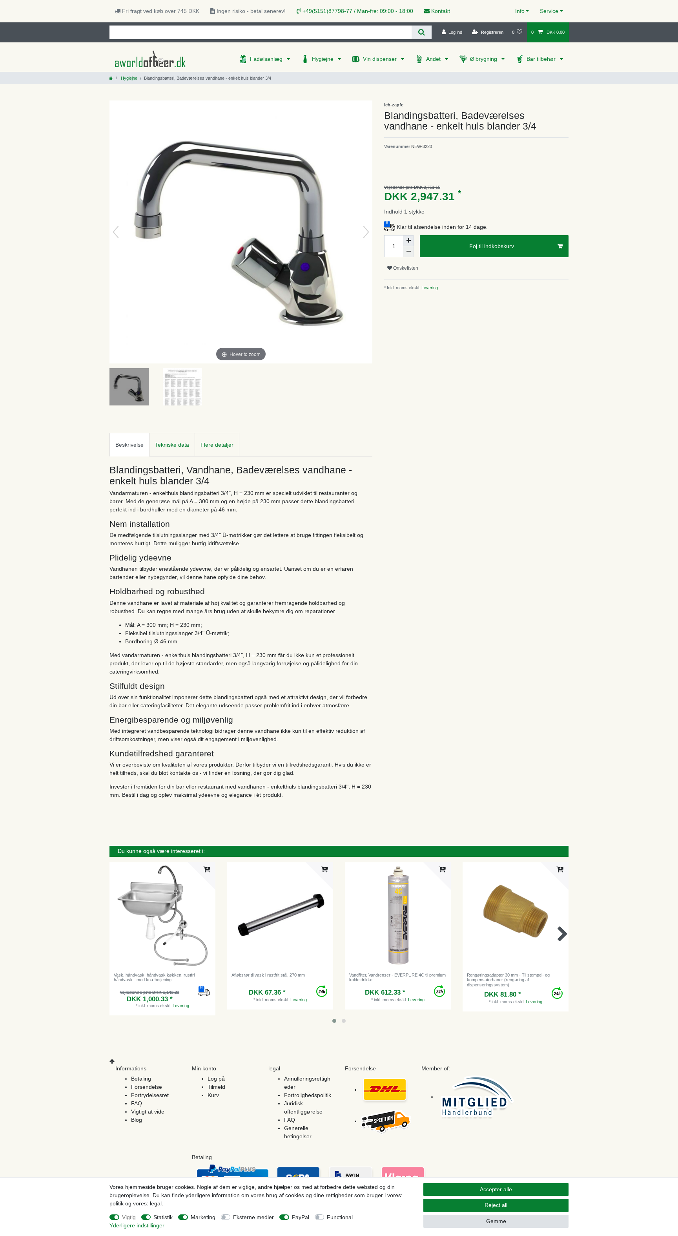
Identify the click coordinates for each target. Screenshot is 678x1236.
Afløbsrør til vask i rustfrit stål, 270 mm (268, 975)
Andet (434, 59)
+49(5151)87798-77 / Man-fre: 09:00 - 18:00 (357, 11)
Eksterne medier (253, 1217)
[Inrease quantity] (408, 240)
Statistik (163, 1217)
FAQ (136, 1103)
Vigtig (129, 1217)
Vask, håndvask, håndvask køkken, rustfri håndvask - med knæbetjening (154, 977)
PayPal (300, 1217)
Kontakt (440, 11)
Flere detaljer (216, 445)
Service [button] (549, 11)
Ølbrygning (484, 59)
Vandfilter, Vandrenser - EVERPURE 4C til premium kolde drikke (397, 977)
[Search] (422, 32)
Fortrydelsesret (150, 1095)
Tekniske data (172, 445)
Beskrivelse (129, 445)
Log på (216, 1078)
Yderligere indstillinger (136, 1225)
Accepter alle (496, 1189)
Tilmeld (216, 1087)
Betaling (141, 1078)
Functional (340, 1217)
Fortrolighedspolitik (307, 1095)
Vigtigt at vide (147, 1111)
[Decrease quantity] (408, 251)
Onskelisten (405, 268)
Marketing (203, 1217)
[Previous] (115, 232)
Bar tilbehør (542, 59)
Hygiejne (323, 59)
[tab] (129, 444)
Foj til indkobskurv (491, 246)
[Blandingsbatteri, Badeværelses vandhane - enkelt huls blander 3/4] (129, 387)
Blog (136, 1120)
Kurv (213, 1095)
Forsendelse (146, 1087)
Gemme (496, 1221)
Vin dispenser (380, 59)
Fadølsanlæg (267, 59)
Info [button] (520, 11)
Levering (429, 287)
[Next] (366, 232)
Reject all (496, 1205)
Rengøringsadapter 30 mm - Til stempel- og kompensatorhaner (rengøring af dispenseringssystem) (508, 980)
